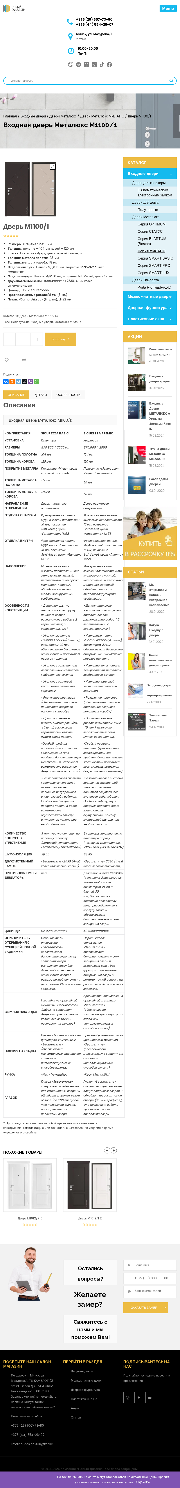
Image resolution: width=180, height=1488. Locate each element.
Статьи (76, 1417)
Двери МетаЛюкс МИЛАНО (102, 116)
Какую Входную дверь (156, 630)
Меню (168, 8)
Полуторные (148, 210)
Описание (16, 395)
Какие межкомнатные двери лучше (160, 660)
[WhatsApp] (36, 381)
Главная (10, 116)
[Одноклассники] (12, 381)
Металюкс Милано (67, 322)
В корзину (59, 339)
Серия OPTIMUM (152, 224)
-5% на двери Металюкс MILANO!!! (159, 454)
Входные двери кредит (160, 378)
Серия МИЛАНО (151, 251)
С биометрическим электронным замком (155, 192)
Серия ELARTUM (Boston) (152, 241)
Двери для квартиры (149, 183)
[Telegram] (18, 381)
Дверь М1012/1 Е (90, 1218)
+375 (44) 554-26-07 (94, 24)
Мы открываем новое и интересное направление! (160, 595)
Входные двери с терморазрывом (159, 690)
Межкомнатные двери (149, 296)
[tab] (16, 394)
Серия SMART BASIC (155, 258)
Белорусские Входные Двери (32, 322)
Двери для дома (145, 202)
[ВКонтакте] (6, 381)
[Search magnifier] (171, 81)
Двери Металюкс (63, 116)
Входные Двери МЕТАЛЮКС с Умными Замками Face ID (160, 416)
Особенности (68, 395)
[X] (24, 381)
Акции (75, 1408)
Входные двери (33, 116)
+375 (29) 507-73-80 (94, 19)
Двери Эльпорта (145, 280)
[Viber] (30, 381)
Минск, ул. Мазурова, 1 (94, 34)
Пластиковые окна (146, 319)
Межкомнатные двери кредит (160, 352)
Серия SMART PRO (154, 265)
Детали (41, 395)
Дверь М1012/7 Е (30, 1218)
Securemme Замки (158, 718)
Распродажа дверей (158, 481)
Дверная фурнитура (147, 308)
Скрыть (143, 1482)
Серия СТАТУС (150, 231)
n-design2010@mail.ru (37, 1444)
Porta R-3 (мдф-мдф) (154, 287)
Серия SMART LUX (153, 273)
